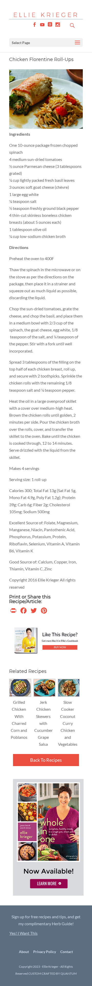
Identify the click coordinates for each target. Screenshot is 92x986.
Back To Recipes (46, 760)
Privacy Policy (44, 951)
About (24, 951)
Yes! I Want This (23, 933)
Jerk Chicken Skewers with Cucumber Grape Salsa (43, 723)
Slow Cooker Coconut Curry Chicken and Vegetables (67, 723)
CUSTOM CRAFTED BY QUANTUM (52, 973)
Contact (66, 951)
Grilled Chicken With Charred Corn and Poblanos (19, 720)
